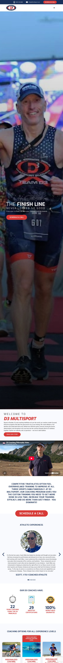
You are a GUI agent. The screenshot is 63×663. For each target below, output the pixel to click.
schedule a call (17, 217)
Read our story (12, 434)
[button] (54, 7)
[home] (11, 7)
